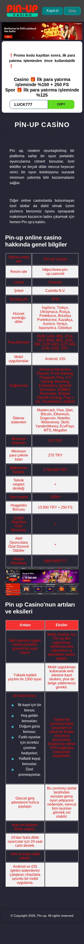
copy (61, 104)
